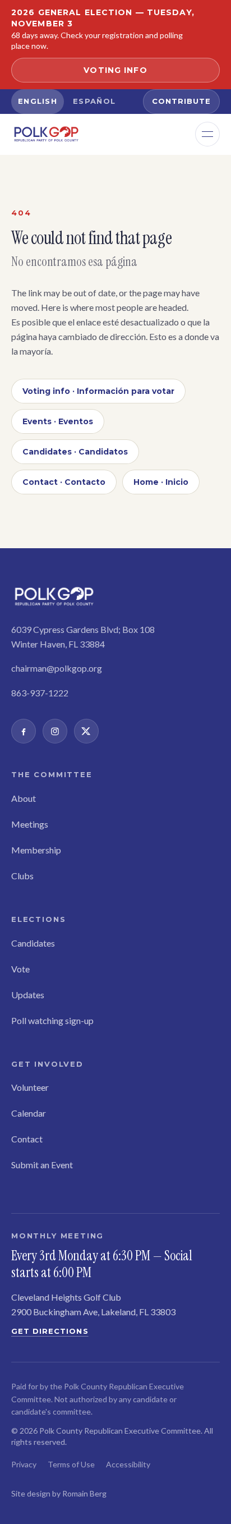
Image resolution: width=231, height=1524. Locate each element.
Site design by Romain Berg (59, 1493)
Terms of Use (71, 1464)
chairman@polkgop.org (56, 668)
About (23, 798)
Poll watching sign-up (52, 1020)
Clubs (22, 875)
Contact (27, 1138)
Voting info (115, 70)
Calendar (28, 1113)
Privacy (23, 1464)
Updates (27, 994)
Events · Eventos (57, 421)
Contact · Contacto (63, 482)
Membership (36, 849)
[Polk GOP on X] (86, 731)
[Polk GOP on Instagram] (55, 731)
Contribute (181, 101)
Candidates (33, 943)
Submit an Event (42, 1164)
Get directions (50, 1330)
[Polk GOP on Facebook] (23, 731)
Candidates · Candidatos (75, 452)
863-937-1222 (39, 692)
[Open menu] (207, 134)
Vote (20, 968)
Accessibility (128, 1464)
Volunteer (30, 1087)
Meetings (29, 824)
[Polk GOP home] (46, 134)
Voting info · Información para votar (98, 391)
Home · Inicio (160, 482)
